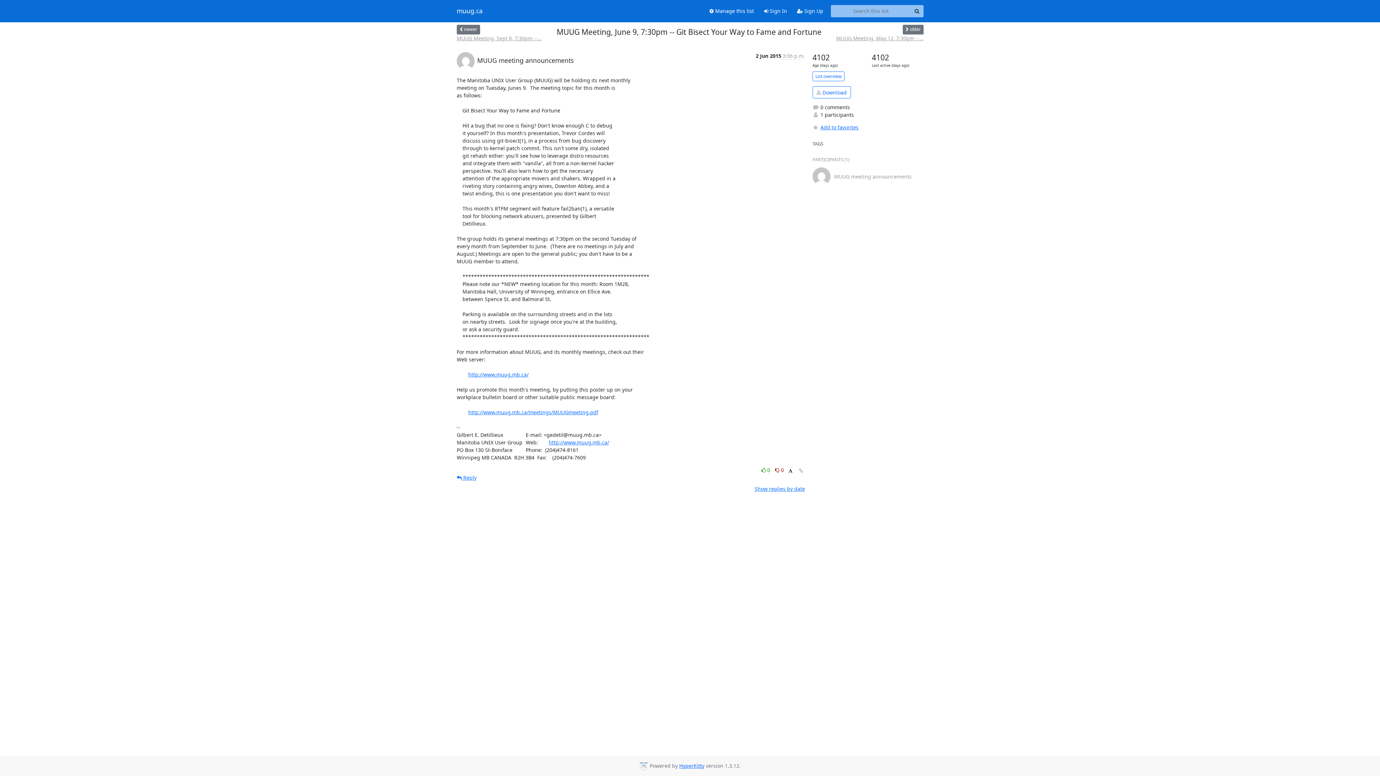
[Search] (917, 11)
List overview (828, 76)
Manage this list (734, 11)
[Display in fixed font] (790, 471)
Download (834, 92)
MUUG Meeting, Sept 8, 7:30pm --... (499, 38)
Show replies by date (780, 488)
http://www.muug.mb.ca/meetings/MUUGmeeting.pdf (533, 412)
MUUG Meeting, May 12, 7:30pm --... (880, 38)
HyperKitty (691, 765)
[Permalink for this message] (801, 471)
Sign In (777, 11)
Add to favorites (839, 127)
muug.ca (470, 11)
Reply (469, 477)
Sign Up (813, 11)
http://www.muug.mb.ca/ (498, 374)
